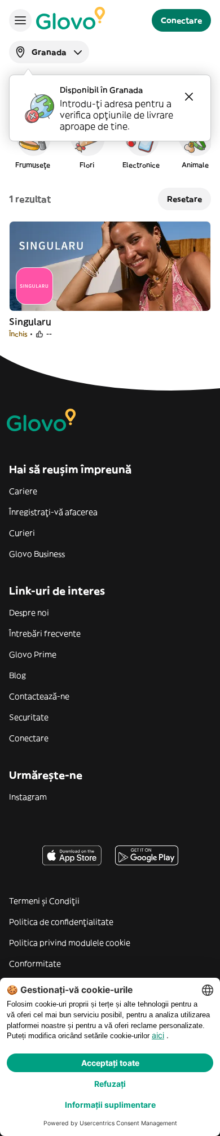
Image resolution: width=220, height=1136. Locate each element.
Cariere (23, 491)
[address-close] (189, 96)
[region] (110, 144)
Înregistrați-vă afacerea (53, 512)
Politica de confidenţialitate (61, 922)
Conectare (29, 738)
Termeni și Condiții (44, 901)
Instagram (28, 797)
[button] (32, 144)
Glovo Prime (32, 654)
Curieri (22, 533)
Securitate (29, 717)
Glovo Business (37, 554)
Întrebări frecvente (45, 633)
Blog (17, 675)
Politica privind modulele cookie (69, 943)
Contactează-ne (39, 696)
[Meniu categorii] (20, 20)
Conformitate (35, 964)
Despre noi (29, 613)
